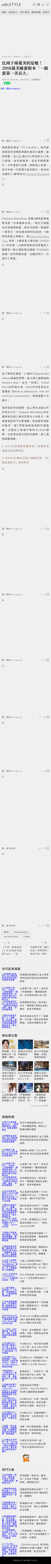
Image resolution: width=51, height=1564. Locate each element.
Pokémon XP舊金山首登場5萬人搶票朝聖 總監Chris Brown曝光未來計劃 (34, 1319)
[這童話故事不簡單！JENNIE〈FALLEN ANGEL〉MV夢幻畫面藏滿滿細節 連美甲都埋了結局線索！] (10, 1388)
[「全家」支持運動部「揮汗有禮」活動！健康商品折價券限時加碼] (10, 1333)
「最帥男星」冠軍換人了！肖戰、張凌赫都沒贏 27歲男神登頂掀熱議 (34, 1292)
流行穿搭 (24, 12)
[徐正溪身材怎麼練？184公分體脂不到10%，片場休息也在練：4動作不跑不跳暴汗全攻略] (10, 1195)
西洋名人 (28, 56)
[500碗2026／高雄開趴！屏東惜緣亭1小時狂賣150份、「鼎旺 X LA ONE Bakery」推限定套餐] (10, 1361)
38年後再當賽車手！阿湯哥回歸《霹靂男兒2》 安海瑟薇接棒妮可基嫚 (34, 1305)
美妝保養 (36, 12)
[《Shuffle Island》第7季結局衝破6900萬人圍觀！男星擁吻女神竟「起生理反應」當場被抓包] (10, 1548)
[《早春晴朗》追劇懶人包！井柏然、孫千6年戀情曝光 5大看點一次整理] (10, 1534)
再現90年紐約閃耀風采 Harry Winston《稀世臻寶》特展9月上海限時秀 (25, 1054)
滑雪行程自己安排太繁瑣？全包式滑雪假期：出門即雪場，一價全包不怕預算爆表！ (9, 1076)
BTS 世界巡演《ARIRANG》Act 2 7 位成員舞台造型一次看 (25, 1076)
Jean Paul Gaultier (11, 936)
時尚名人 (13, 12)
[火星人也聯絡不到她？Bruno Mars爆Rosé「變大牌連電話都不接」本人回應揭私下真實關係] (10, 1264)
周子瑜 (6, 932)
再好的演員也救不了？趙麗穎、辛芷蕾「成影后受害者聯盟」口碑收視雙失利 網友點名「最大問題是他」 (34, 1021)
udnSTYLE (6, 56)
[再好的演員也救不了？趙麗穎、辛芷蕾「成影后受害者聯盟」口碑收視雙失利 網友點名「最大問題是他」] (10, 1019)
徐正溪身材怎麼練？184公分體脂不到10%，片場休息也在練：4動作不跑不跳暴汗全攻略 (34, 1196)
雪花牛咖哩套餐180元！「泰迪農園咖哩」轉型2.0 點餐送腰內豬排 (34, 1126)
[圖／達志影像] (25, 810)
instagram (15, 140)
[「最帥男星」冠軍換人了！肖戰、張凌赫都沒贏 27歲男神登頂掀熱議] (10, 1292)
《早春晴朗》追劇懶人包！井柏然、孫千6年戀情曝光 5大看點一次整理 (25, 1097)
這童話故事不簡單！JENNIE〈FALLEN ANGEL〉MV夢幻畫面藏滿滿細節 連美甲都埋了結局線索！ (34, 1390)
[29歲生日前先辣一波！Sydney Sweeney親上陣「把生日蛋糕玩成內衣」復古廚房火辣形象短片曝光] (10, 1444)
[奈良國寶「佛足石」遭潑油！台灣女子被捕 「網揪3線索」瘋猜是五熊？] (10, 1479)
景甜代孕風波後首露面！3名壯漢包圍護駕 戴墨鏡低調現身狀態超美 (34, 1236)
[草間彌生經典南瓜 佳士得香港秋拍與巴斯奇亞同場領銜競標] (10, 978)
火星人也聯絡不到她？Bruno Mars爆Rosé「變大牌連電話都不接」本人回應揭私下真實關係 (34, 1265)
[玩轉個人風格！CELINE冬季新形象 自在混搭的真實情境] (10, 1154)
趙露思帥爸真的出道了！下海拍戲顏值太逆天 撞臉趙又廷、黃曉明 (34, 1492)
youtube (16, 211)
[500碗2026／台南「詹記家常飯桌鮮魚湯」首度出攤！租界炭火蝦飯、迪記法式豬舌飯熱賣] (10, 1402)
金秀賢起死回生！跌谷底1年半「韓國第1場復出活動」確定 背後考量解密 (34, 1005)
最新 (4, 12)
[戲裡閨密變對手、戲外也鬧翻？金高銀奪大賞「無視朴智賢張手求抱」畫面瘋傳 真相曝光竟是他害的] (10, 1520)
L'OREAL (27, 936)
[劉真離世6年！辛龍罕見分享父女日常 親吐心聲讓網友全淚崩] (10, 1506)
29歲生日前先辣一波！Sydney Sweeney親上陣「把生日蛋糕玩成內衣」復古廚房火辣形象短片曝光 (34, 1445)
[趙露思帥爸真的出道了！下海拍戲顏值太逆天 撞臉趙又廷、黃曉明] (10, 1493)
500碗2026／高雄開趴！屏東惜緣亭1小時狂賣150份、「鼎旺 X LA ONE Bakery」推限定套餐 (34, 1362)
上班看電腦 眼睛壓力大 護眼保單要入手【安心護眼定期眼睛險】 (9, 1097)
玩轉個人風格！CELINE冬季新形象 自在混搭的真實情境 (34, 1153)
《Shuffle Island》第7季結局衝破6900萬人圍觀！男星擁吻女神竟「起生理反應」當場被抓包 (34, 1549)
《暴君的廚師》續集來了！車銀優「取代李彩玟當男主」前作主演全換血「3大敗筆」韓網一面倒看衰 (41, 1097)
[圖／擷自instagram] (25, 112)
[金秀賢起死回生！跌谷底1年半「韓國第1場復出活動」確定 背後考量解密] (10, 1005)
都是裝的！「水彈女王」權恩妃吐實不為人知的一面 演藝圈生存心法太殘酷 (34, 1374)
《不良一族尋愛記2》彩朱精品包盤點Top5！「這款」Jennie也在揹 (34, 1223)
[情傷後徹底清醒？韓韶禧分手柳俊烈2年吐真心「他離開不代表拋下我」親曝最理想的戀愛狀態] (10, 1250)
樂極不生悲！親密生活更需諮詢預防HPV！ (41, 1076)
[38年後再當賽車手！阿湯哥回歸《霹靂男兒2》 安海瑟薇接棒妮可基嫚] (10, 1305)
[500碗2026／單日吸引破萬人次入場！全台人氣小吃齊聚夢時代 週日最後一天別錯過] (10, 1347)
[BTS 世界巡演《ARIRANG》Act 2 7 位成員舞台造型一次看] (10, 1278)
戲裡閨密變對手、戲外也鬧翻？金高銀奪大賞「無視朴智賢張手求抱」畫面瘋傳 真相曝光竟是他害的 (34, 1521)
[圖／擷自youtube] (25, 196)
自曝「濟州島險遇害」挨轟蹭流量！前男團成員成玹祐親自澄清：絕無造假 (34, 1430)
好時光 (46, 12)
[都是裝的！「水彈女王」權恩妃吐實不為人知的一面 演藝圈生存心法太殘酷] (10, 1375)
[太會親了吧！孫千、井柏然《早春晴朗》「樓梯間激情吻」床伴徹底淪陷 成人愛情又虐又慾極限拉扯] (10, 992)
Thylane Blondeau (21, 932)
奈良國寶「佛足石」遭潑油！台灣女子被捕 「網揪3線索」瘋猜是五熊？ (34, 1479)
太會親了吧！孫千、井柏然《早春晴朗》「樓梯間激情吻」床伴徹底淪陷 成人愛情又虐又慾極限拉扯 (34, 993)
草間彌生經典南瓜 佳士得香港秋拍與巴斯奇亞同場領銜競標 (34, 978)
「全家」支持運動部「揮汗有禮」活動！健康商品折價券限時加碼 (34, 1333)
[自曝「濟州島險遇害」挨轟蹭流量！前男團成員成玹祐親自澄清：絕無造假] (10, 1430)
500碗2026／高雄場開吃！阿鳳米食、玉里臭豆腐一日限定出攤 (34, 1416)
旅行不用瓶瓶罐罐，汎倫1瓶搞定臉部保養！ (41, 1054)
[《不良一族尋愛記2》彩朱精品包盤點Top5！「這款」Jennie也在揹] (10, 1223)
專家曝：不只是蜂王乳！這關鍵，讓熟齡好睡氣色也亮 (9, 1054)
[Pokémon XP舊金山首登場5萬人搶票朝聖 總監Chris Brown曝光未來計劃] (10, 1319)
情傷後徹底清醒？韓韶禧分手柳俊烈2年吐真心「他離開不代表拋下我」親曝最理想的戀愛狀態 (34, 1251)
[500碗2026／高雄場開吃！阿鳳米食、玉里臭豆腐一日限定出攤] (10, 1416)
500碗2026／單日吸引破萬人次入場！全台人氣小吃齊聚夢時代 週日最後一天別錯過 (34, 1348)
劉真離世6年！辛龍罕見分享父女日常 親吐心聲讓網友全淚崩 (34, 1506)
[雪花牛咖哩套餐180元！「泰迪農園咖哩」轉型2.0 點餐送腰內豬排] (10, 1126)
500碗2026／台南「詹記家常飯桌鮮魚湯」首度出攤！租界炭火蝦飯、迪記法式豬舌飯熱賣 (34, 1403)
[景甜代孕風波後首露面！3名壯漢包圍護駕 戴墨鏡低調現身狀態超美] (10, 1236)
